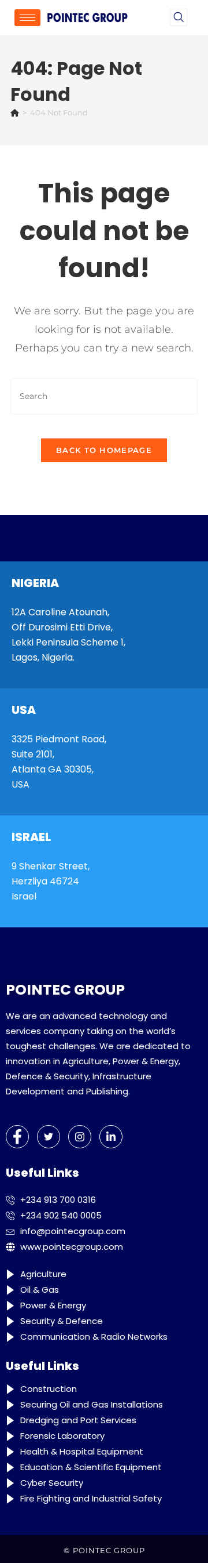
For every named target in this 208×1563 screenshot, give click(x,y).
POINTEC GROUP (109, 1550)
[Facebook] (17, 1136)
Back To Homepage (104, 450)
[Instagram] (79, 1136)
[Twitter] (48, 1136)
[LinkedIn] (110, 1136)
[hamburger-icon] (27, 17)
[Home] (14, 112)
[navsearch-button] (178, 17)
